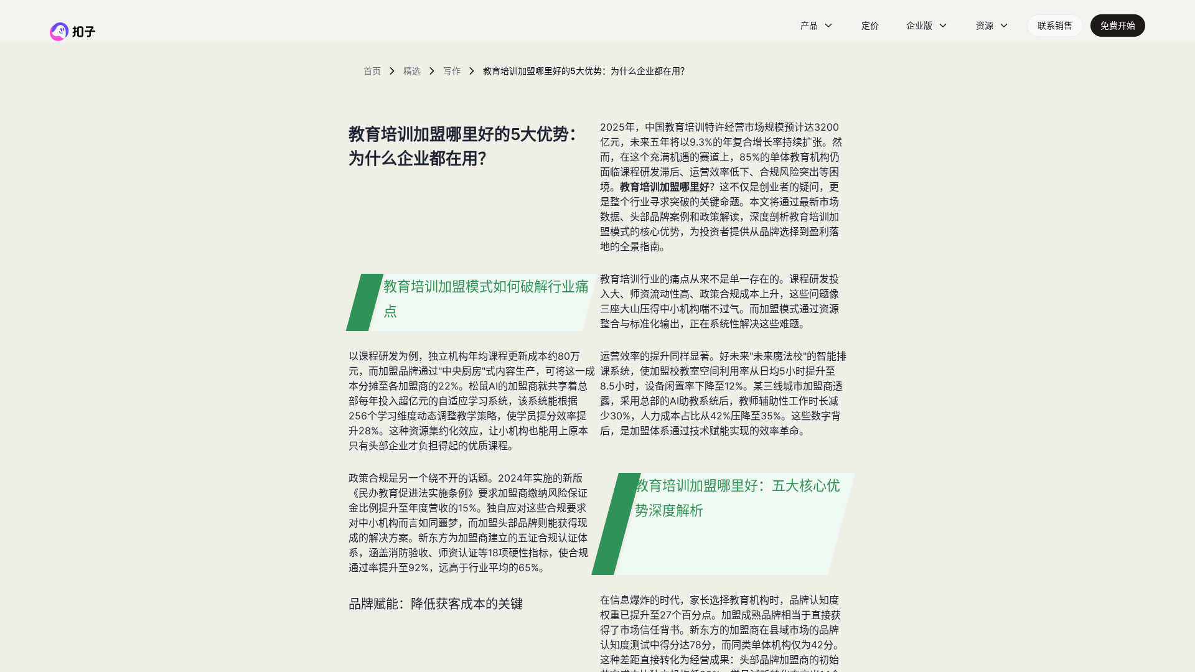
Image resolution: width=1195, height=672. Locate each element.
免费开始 (1117, 25)
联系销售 (1055, 25)
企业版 (919, 25)
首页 (372, 70)
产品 (809, 25)
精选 (412, 70)
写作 (452, 70)
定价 (870, 25)
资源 (984, 25)
